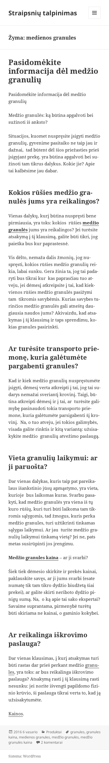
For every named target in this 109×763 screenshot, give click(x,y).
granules (77, 731)
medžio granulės (65, 737)
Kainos (15, 713)
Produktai (54, 731)
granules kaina (42, 557)
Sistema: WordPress (24, 756)
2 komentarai (51, 742)
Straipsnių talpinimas (42, 12)
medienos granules (34, 737)
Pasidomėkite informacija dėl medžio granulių (53, 71)
